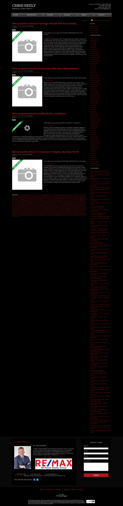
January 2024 (94, 94)
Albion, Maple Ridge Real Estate (99, 171)
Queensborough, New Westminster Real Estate (97, 370)
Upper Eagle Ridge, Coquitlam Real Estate (74, 213)
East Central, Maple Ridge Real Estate (53, 201)
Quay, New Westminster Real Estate (23, 211)
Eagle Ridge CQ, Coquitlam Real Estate (35, 201)
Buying (59, 489)
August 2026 (94, 40)
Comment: (87, 461)
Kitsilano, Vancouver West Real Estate (33, 205)
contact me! (62, 454)
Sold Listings (94, 32)
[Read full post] (27, 46)
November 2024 (95, 80)
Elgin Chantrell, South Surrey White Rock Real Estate (98, 256)
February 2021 (94, 161)
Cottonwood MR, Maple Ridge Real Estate (52, 200)
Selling (66, 489)
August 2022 (94, 126)
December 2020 (95, 165)
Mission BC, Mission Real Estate (99, 330)
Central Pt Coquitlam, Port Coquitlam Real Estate (98, 213)
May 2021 (93, 155)
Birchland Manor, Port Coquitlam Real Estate (75, 194)
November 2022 (95, 121)
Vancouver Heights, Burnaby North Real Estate (98, 410)
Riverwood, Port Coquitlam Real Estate (20, 212)
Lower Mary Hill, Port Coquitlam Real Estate (32, 206)
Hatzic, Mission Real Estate (98, 287)
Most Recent (94, 38)
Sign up (108, 4)
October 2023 (94, 100)
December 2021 (95, 142)
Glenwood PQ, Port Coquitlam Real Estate (22, 203)
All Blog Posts (94, 26)
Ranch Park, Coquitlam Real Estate (60, 211)
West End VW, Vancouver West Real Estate (75, 214)
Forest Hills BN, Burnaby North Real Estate (39, 202)
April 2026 (93, 48)
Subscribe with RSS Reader (101, 20)
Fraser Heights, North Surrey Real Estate (58, 202)
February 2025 (94, 75)
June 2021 (93, 153)
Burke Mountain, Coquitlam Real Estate (68, 195)
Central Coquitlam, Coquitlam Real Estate (67, 197)
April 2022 (93, 134)
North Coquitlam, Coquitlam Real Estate (37, 208)
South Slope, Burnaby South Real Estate (33, 213)
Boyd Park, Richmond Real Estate (100, 182)
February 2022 (94, 138)
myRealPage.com (61, 496)
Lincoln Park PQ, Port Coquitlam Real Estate (66, 205)
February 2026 (94, 51)
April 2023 (93, 111)
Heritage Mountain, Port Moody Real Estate (37, 204)
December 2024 (95, 78)
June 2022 (93, 130)
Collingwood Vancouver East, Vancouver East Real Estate (98, 229)
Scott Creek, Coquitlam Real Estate (37, 212)
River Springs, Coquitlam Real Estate (77, 211)
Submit (96, 475)
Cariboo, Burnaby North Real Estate (30, 197)
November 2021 (95, 144)
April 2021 (93, 157)
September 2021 (95, 148)
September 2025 (95, 61)
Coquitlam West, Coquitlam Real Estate (33, 200)
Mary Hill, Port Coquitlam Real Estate (66, 206)
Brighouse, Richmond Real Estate (100, 187)
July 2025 (93, 65)
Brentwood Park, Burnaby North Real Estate (34, 195)
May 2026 (93, 46)
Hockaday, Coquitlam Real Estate (100, 296)
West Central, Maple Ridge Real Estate (57, 214)
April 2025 (93, 71)
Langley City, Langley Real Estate (100, 304)
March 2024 (93, 90)
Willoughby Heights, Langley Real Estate (68, 215)
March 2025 (93, 73)
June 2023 (93, 107)
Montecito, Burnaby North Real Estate (58, 207)
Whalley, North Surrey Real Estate (100, 425)
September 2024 (95, 84)
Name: (86, 446)
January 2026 (94, 53)
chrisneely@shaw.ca (105, 8)
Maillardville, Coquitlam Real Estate (26, 117)
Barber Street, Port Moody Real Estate (56, 194)
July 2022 (93, 128)
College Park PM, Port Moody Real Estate (47, 199)
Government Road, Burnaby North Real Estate (98, 277)
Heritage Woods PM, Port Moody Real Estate (28, 27)
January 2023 (94, 117)
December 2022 (95, 119)
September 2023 (95, 101)
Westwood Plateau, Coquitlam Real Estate (34, 215)
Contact (101, 15)
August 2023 (94, 103)
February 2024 (94, 92)
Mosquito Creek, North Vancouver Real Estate (77, 207)
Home (15, 15)
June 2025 (93, 67)
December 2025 (95, 55)
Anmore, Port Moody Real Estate (100, 173)
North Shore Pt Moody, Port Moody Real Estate (98, 346)
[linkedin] (37, 479)
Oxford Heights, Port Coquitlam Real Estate (25, 210)
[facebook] (34, 479)
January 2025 (94, 76)
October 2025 (94, 59)
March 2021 (93, 159)
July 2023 (93, 105)
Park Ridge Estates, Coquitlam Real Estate (44, 210)
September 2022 (95, 125)
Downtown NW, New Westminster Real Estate (97, 243)
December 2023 (95, 96)
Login (103, 4)
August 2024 (94, 86)
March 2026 (93, 50)
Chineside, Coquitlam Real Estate (100, 216)
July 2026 (93, 42)
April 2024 (93, 88)
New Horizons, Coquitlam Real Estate (20, 208)
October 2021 (94, 146)
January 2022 (94, 140)
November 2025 (95, 57)
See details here (48, 37)
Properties (50, 489)
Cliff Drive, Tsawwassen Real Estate (30, 199)
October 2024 (94, 82)
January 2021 (94, 163)
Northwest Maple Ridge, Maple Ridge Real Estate (99, 350)
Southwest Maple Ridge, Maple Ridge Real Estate (99, 400)
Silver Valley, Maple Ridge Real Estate (67, 212)
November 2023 (95, 98)
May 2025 (93, 69)
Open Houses (94, 30)
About (73, 489)
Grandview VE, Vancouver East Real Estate (61, 203)
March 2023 (93, 113)
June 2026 (93, 44)
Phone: (86, 456)
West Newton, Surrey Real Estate (100, 420)
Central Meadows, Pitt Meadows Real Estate (32, 198)
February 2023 (94, 115)
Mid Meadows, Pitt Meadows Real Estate (26, 207)
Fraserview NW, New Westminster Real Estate (28, 72)
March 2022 (93, 136)
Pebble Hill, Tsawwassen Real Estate (62, 210)
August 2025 (94, 63)
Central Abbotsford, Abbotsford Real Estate (47, 197)
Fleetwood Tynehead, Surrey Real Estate (21, 202)
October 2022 (94, 123)
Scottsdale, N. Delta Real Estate (99, 387)
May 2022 (93, 132)
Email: (86, 451)
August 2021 (94, 150)
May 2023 (93, 109)
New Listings (94, 28)
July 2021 (93, 151)
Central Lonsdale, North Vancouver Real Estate (97, 207)
